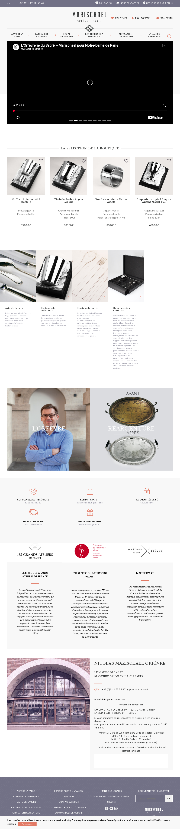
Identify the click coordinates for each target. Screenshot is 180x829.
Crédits (111, 802)
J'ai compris (27, 824)
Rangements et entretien (94, 35)
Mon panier (166, 18)
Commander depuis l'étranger (68, 807)
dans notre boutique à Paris (90, 502)
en (13, 3)
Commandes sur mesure (69, 812)
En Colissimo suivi (33, 524)
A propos (68, 796)
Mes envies (121, 18)
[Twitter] (111, 808)
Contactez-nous (69, 802)
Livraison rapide (33, 521)
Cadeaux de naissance (41, 35)
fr (8, 3)
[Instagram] (116, 808)
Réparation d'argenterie (125, 35)
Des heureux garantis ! (90, 524)
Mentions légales (111, 791)
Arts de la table (17, 35)
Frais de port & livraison (68, 791)
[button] (140, 18)
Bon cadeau (106, 3)
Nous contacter (129, 3)
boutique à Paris (159, 3)
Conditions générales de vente (111, 796)
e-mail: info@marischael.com (110, 699)
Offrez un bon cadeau (90, 521)
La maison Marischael (154, 35)
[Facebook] (107, 808)
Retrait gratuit (90, 499)
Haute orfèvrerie (66, 35)
